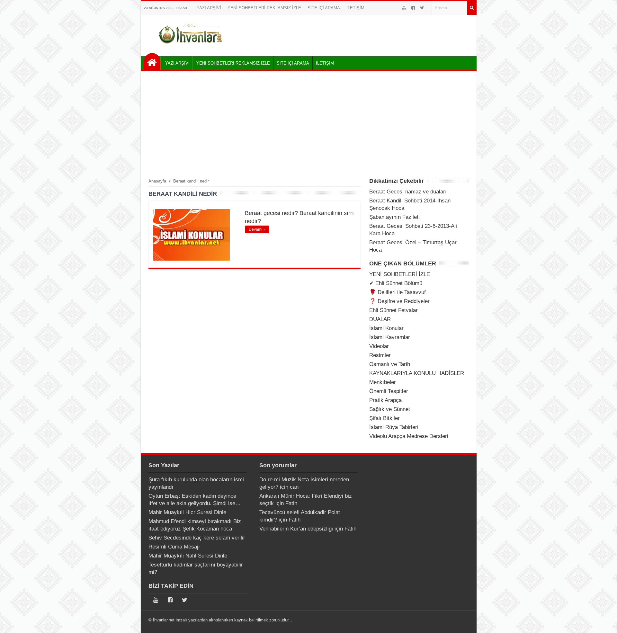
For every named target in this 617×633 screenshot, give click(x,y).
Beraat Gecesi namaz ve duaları (408, 192)
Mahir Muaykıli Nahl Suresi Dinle (187, 556)
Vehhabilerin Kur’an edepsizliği (296, 529)
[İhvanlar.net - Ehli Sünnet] (152, 61)
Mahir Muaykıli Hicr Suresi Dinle (187, 512)
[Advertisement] (309, 124)
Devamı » (257, 229)
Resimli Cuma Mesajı (174, 547)
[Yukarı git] (604, 621)
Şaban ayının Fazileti (394, 217)
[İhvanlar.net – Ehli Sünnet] (191, 46)
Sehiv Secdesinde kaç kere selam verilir (196, 538)
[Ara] (472, 8)
